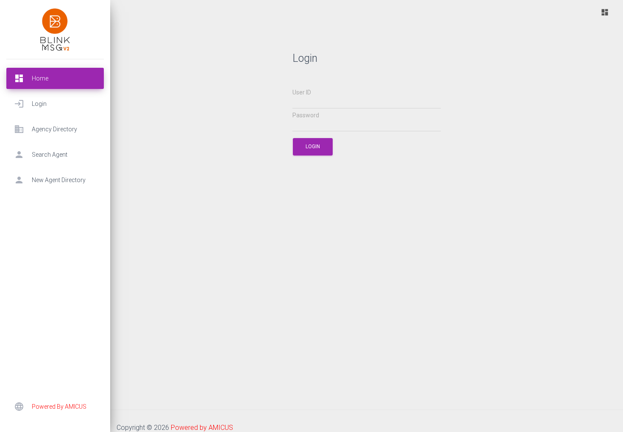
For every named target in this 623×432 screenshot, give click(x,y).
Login (313, 147)
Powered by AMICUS (202, 428)
